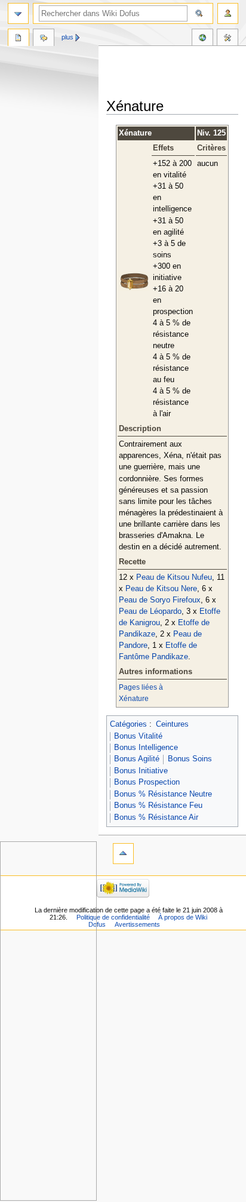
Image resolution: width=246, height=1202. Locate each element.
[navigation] (18, 13)
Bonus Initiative (141, 771)
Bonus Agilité (136, 759)
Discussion (43, 38)
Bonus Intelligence (146, 747)
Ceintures (172, 724)
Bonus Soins (190, 759)
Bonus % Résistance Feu (158, 805)
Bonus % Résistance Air (156, 817)
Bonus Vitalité (138, 736)
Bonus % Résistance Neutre (163, 794)
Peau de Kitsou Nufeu (174, 577)
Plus (67, 37)
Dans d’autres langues (202, 38)
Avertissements (137, 924)
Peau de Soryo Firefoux (160, 600)
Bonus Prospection (147, 782)
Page (18, 38)
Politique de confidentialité (113, 917)
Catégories (128, 724)
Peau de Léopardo (150, 611)
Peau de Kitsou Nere (161, 589)
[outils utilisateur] (227, 13)
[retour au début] (123, 853)
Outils (227, 38)
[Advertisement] (176, 73)
